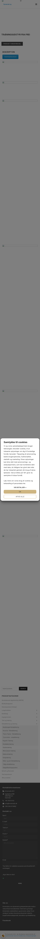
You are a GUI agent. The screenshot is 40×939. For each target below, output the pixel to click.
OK (20, 492)
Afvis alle (20, 497)
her (24, 483)
